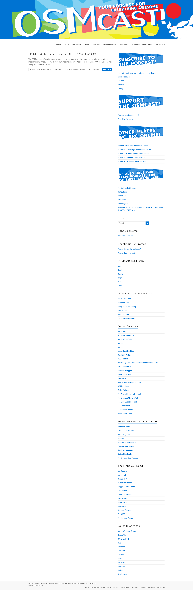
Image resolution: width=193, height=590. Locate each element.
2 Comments (95, 69)
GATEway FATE (123, 539)
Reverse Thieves (124, 510)
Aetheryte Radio (124, 427)
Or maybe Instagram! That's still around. (133, 161)
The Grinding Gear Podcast (128, 458)
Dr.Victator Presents (125, 483)
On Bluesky (122, 196)
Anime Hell (122, 475)
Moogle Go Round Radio (127, 442)
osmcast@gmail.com (126, 235)
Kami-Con (121, 551)
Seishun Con (122, 574)
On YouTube (122, 192)
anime (59, 69)
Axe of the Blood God (126, 351)
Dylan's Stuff (122, 310)
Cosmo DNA (122, 479)
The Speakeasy (124, 406)
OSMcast (65, 69)
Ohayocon (121, 566)
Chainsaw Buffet (124, 355)
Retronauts (122, 378)
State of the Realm (125, 454)
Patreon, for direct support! (128, 115)
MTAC (120, 558)
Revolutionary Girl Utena (77, 69)
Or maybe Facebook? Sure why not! (131, 157)
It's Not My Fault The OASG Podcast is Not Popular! (138, 363)
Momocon (121, 555)
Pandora (121, 85)
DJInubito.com (123, 303)
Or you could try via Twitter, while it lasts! (134, 154)
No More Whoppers (125, 371)
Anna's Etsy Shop (124, 299)
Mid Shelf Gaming (124, 495)
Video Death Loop (125, 414)
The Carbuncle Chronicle (72, 44)
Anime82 (121, 347)
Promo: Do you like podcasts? (129, 249)
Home (58, 44)
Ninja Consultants (124, 367)
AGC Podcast (123, 331)
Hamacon (121, 547)
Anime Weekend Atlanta (127, 531)
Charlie (120, 274)
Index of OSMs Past (92, 44)
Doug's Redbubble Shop (127, 307)
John (119, 282)
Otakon (120, 570)
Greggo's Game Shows (126, 487)
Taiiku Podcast (123, 390)
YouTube (121, 81)
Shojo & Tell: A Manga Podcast (129, 382)
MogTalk (121, 438)
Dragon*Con (122, 535)
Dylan (120, 278)
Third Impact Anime (125, 410)
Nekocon (121, 562)
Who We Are (160, 44)
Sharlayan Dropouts (125, 450)
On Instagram (123, 204)
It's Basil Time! (123, 314)
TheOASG (121, 514)
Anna (119, 266)
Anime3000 (122, 343)
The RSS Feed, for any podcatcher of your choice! (137, 73)
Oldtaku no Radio (124, 374)
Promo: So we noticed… (127, 253)
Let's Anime (122, 491)
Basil (33, 69)
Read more (107, 69)
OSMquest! (135, 44)
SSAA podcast (123, 386)
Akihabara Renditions (126, 335)
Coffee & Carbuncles (126, 431)
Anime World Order (125, 339)
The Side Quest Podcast (127, 402)
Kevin (120, 286)
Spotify (120, 89)
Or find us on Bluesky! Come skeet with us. (134, 150)
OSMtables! (123, 44)
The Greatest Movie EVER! (128, 398)
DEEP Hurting (123, 359)
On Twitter (122, 200)
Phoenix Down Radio (126, 446)
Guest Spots (147, 44)
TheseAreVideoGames (126, 318)
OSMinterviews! (109, 44)
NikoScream (122, 498)
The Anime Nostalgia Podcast (129, 394)
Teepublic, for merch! (126, 119)
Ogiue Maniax (123, 502)
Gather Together (124, 434)
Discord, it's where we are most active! (133, 146)
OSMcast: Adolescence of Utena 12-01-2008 (62, 54)
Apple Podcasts (124, 77)
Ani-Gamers (122, 471)
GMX (119, 543)
